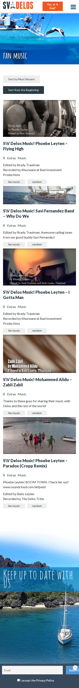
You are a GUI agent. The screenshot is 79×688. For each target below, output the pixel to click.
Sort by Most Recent (21, 79)
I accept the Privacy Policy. (37, 680)
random (37, 182)
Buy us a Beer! (52, 6)
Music (22, 158)
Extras (11, 158)
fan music (14, 182)
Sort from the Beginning (23, 90)
